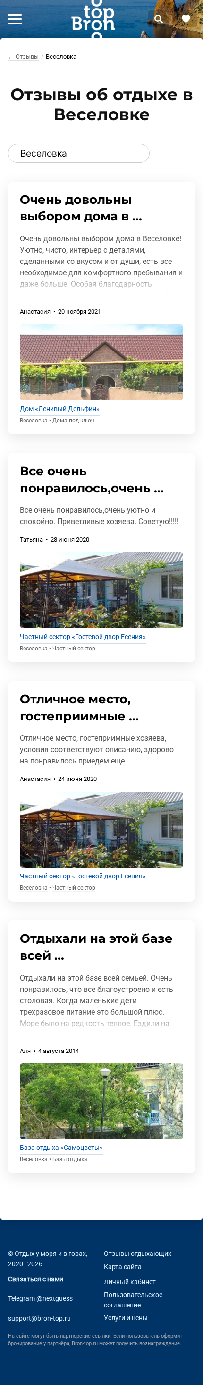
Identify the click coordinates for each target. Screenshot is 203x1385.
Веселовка (34, 420)
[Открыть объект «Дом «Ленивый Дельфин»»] (101, 362)
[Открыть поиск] (158, 18)
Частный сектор (73, 648)
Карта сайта (123, 1267)
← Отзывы (23, 56)
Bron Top (93, 19)
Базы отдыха (69, 1159)
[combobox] (79, 153)
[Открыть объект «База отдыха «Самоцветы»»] (101, 1101)
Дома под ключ (73, 420)
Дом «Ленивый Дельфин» (60, 409)
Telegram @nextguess (40, 1299)
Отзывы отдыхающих (137, 1254)
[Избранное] (186, 18)
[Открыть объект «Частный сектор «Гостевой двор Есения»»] (101, 590)
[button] (14, 19)
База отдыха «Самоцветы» (61, 1148)
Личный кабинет (130, 1282)
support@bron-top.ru (39, 1319)
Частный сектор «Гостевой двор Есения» (83, 637)
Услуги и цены (126, 1318)
